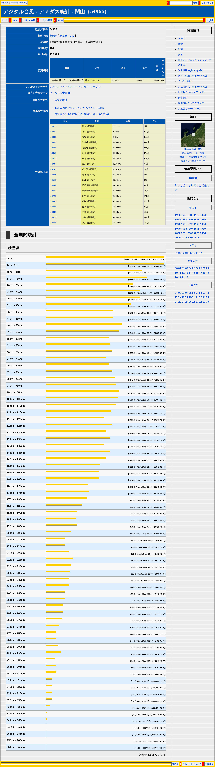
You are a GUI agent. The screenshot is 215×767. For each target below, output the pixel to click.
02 (179, 253)
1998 (196, 228)
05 (190, 253)
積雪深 (193, 177)
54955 (60, 20)
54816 (53, 126)
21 (179, 277)
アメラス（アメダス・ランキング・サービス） (76, 86)
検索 (195, 3)
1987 (190, 219)
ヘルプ (181, 38)
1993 (196, 224)
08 (204, 268)
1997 (190, 228)
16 (197, 272)
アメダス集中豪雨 (60, 92)
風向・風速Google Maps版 (192, 75)
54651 (53, 180)
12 (200, 253)
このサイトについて (192, 764)
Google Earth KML (193, 149)
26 (193, 301)
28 (200, 301)
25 (190, 301)
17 (200, 272)
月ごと (187, 185)
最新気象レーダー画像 (193, 153)
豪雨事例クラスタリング (191, 103)
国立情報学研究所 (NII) (19, 3)
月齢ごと (193, 285)
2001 (184, 233)
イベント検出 (185, 81)
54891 (53, 137)
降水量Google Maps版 (190, 70)
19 (207, 272)
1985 (178, 219)
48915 (53, 217)
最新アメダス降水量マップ (193, 157)
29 (204, 301)
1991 (184, 224)
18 (204, 272)
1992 (190, 224)
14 (190, 272)
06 (197, 268)
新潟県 (53, 35)
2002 (190, 233)
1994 (203, 224)
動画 (180, 49)
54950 (53, 201)
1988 (196, 219)
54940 (53, 212)
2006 (184, 237)
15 (193, 272)
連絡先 (175, 764)
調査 (180, 54)
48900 (53, 190)
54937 (53, 174)
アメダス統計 (46, 20)
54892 (53, 131)
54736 (53, 169)
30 (207, 301)
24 (186, 301)
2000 (178, 233)
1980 (178, 214)
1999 (203, 228)
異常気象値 (61, 99)
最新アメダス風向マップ (193, 161)
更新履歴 (209, 764)
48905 (53, 142)
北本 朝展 (4, 3)
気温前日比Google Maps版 (192, 86)
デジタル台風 (29, 20)
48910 (53, 158)
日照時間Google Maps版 (191, 92)
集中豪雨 (182, 97)
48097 (53, 223)
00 (176, 268)
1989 (203, 219)
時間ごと (196, 185)
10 (193, 253)
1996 (184, 228)
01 (176, 253)
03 (183, 253)
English (210, 20)
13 (186, 272)
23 (186, 277)
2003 (196, 233)
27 (197, 301)
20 (176, 277)
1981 (184, 214)
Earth (15, 20)
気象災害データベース (190, 108)
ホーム (5, 20)
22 (183, 277)
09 (207, 268)
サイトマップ (207, 3)
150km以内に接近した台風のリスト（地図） (80, 108)
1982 (190, 214)
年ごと (178, 185)
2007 (190, 237)
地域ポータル (66, 35)
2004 (203, 233)
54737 (53, 164)
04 (186, 253)
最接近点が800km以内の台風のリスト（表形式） (82, 113)
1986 (184, 219)
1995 (178, 228)
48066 (53, 153)
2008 (196, 237)
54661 (53, 206)
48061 (53, 148)
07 (200, 268)
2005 (178, 237)
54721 (53, 196)
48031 (53, 185)
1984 (203, 214)
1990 (178, 224)
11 (197, 253)
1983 (196, 214)
